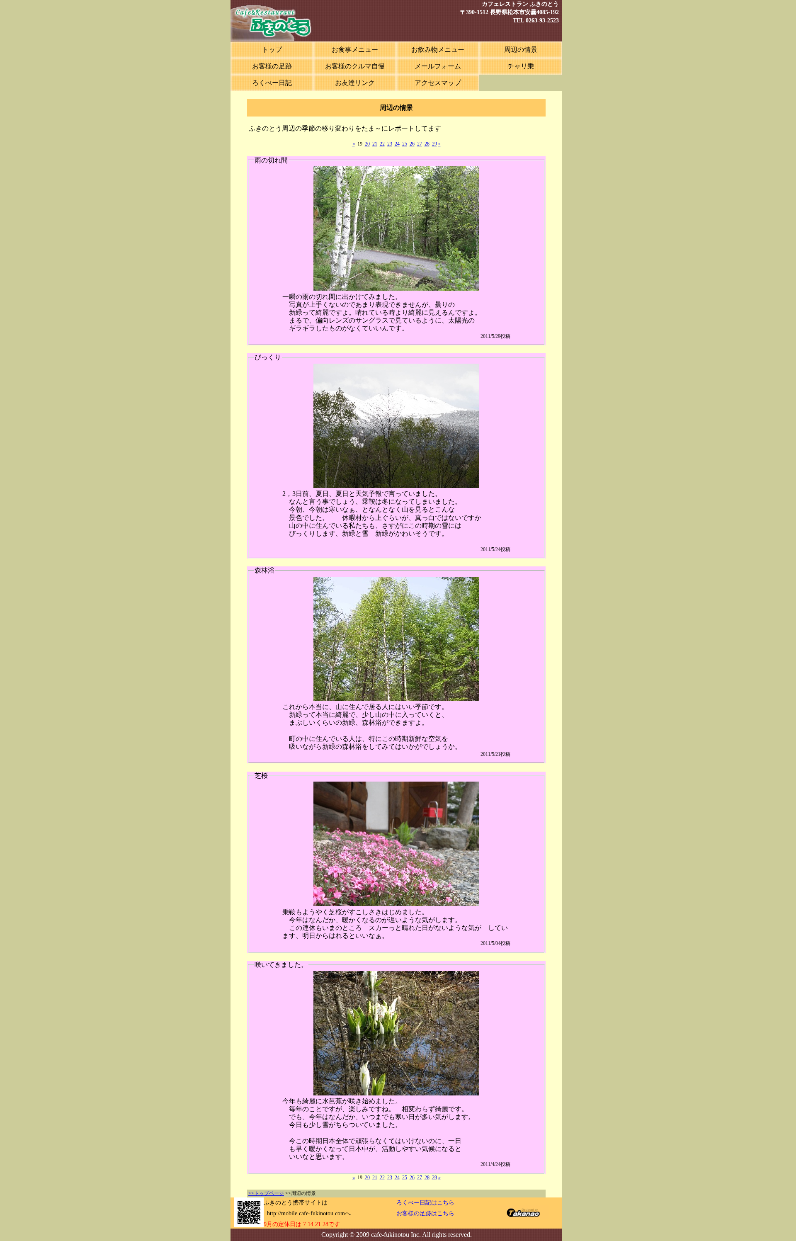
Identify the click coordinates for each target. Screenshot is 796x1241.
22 (382, 144)
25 (404, 144)
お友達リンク (355, 82)
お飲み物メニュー (437, 49)
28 (427, 144)
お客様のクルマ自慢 (355, 66)
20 (367, 144)
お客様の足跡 (272, 66)
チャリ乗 (520, 66)
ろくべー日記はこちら (425, 1203)
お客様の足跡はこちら (425, 1213)
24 (397, 144)
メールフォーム (438, 66)
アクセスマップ (438, 82)
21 (374, 144)
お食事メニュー (355, 49)
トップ (272, 49)
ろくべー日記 (272, 82)
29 (434, 144)
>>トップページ (266, 1193)
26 (412, 144)
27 (419, 144)
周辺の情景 (520, 49)
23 (389, 144)
